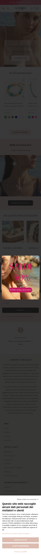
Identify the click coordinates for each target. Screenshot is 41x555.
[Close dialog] (37, 257)
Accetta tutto (20, 540)
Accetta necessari (20, 546)
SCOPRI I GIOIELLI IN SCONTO (20, 290)
